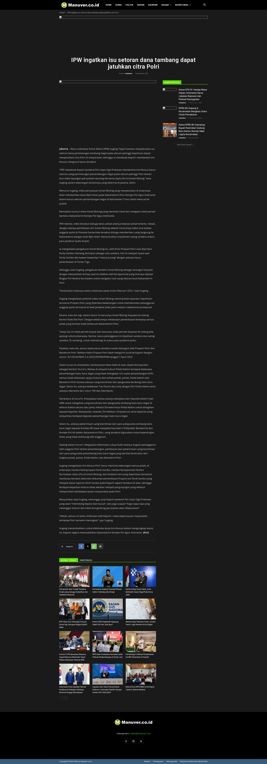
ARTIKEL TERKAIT (68, 560)
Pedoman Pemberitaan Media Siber (194, 761)
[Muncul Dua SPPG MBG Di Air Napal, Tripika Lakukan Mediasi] (141, 674)
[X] (87, 546)
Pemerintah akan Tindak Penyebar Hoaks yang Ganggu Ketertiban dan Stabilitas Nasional (73, 592)
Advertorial (182, 4)
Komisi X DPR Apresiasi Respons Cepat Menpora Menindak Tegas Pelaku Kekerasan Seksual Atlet (72, 657)
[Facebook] (81, 546)
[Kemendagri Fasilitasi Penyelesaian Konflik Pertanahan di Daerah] (141, 641)
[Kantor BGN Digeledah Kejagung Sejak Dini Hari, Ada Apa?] (107, 609)
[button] (204, 5)
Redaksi (147, 761)
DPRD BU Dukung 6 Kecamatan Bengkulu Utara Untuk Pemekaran (193, 111)
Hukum (140, 4)
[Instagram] (133, 741)
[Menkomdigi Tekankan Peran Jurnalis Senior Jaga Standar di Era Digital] (141, 609)
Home (109, 4)
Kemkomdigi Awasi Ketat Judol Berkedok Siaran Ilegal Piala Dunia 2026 (139, 592)
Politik (129, 4)
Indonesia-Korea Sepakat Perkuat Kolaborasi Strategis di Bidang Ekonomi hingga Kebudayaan (72, 689)
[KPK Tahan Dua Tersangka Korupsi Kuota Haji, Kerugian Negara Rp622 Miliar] (74, 609)
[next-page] (65, 698)
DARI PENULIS (86, 560)
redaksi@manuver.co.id (140, 733)
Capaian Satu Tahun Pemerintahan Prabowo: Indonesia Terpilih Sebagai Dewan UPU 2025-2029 (107, 689)
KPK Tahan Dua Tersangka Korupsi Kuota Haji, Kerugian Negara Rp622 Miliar (73, 624)
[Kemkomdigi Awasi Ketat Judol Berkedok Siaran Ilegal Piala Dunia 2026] (141, 576)
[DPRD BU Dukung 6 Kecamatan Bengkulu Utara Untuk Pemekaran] (170, 114)
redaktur (128, 73)
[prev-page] (61, 698)
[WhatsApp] (94, 546)
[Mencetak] (100, 546)
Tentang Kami (158, 761)
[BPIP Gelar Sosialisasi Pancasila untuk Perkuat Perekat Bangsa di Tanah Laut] (107, 641)
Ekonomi (153, 4)
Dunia (118, 4)
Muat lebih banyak (184, 144)
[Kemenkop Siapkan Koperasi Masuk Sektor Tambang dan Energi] (107, 576)
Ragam (165, 4)
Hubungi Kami (171, 761)
